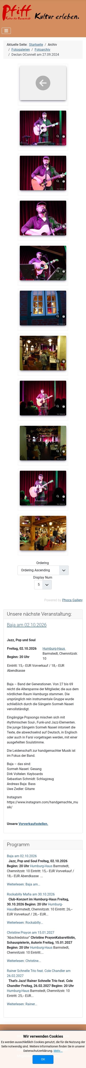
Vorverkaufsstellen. (33, 824)
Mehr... (58, 1050)
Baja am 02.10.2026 (22, 856)
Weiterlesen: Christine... (24, 961)
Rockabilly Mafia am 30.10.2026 (31, 894)
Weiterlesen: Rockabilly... (25, 923)
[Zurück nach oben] (79, 1060)
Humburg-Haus (41, 866)
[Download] (63, 136)
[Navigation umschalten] (6, 31)
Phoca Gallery (72, 600)
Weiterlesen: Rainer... (22, 1004)
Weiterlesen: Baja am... (23, 884)
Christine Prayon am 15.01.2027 (30, 933)
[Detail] (57, 136)
